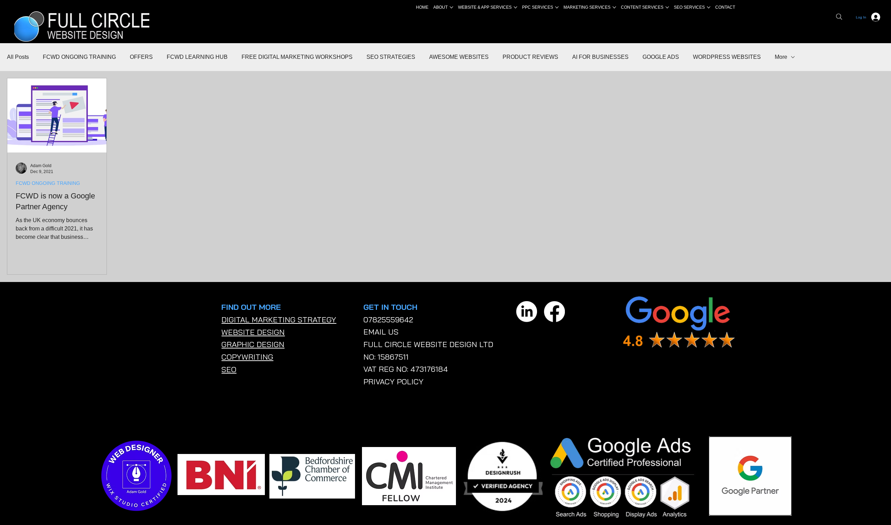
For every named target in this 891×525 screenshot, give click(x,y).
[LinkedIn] (526, 311)
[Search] (839, 16)
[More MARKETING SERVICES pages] (614, 7)
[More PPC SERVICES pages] (557, 7)
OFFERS (141, 57)
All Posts (18, 57)
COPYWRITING (247, 357)
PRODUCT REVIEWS (530, 57)
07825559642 (388, 319)
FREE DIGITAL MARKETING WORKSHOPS (297, 57)
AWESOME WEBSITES (459, 57)
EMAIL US (381, 332)
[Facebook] (554, 311)
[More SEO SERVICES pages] (708, 7)
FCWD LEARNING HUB (197, 57)
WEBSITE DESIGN (253, 332)
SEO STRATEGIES (390, 57)
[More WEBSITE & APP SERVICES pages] (515, 7)
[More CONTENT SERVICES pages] (667, 7)
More (781, 57)
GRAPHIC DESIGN (252, 344)
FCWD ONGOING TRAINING (79, 57)
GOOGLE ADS (660, 57)
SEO (228, 369)
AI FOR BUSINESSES (600, 57)
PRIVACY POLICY (393, 381)
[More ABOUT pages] (451, 7)
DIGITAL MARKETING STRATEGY (278, 319)
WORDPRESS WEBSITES (727, 57)
